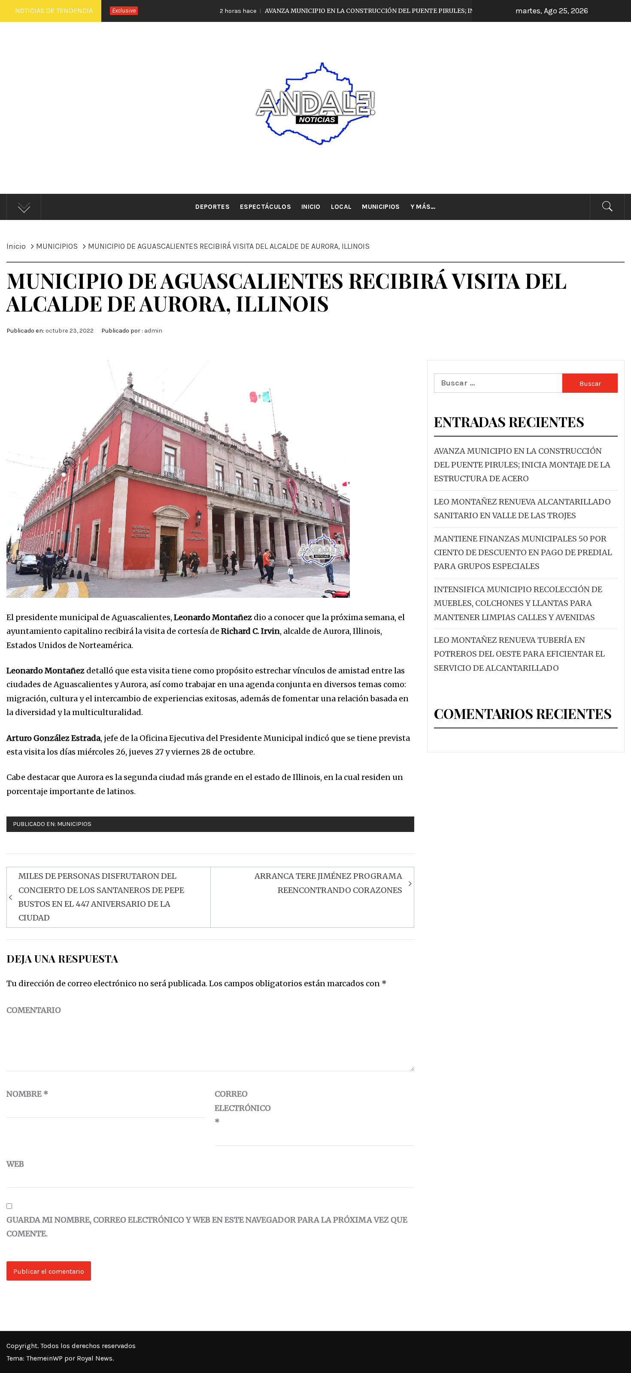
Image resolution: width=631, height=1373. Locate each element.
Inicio (311, 207)
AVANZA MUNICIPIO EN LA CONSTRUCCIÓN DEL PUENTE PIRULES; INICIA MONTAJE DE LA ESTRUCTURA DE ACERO (373, 11)
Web (15, 1164)
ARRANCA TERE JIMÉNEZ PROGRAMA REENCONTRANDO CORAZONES (328, 883)
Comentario (33, 1010)
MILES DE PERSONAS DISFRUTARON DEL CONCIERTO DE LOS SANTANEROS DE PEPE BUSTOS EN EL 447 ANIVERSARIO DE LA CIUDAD (101, 897)
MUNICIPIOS (74, 824)
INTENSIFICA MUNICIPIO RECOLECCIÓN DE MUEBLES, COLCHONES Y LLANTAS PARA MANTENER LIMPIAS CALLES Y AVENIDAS (518, 603)
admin (153, 330)
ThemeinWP (45, 1358)
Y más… (423, 207)
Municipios (381, 207)
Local (341, 207)
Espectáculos (265, 207)
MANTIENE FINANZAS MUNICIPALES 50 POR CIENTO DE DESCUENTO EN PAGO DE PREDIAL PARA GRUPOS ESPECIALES (523, 553)
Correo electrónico (236, 1108)
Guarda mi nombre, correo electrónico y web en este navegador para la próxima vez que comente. (206, 1226)
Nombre (27, 1094)
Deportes (212, 207)
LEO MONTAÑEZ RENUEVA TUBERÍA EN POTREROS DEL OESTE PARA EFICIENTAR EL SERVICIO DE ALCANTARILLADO (519, 654)
